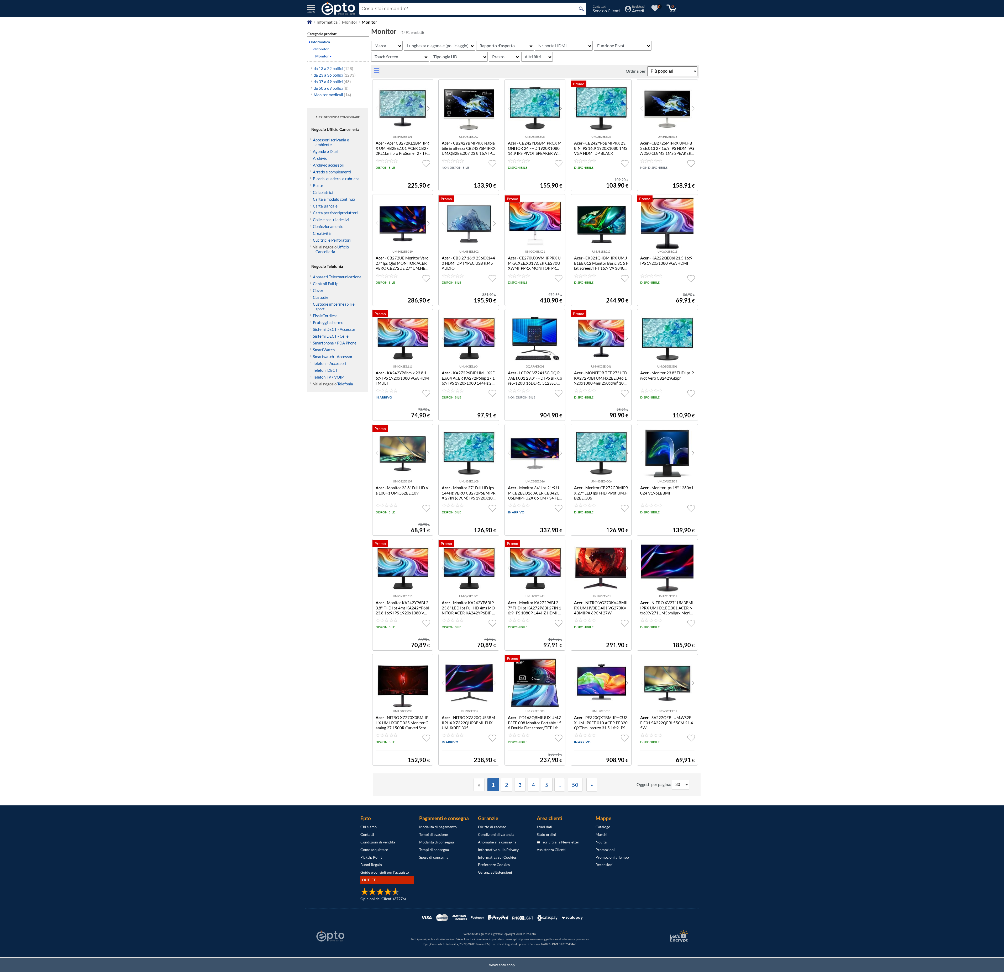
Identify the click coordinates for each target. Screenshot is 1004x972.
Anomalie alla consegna (497, 842)
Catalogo (603, 827)
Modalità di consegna (436, 842)
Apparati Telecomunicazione (337, 276)
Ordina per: (636, 70)
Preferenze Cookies (494, 864)
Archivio (320, 158)
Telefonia (345, 383)
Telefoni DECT (325, 370)
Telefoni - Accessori (329, 363)
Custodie (320, 297)
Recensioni (604, 864)
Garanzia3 (495, 872)
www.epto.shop (502, 965)
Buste (318, 185)
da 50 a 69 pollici (331, 88)
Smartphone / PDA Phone (334, 343)
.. (560, 785)
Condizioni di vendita (377, 842)
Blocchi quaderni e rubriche (336, 178)
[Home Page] (309, 23)
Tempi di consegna (434, 849)
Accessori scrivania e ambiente (331, 142)
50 (575, 785)
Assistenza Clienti (551, 849)
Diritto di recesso (492, 827)
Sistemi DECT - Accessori (334, 329)
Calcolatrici (323, 192)
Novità (601, 842)
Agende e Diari (325, 151)
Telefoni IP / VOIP (328, 377)
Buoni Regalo (371, 864)
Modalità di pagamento (438, 827)
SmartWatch (324, 349)
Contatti (367, 834)
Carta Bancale (325, 206)
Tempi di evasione (433, 834)
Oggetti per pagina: (654, 784)
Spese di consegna (433, 857)
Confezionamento (328, 226)
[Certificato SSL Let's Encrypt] (678, 936)
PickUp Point (371, 857)
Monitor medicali (332, 94)
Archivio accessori (328, 165)
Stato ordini (546, 834)
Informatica (327, 21)
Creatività (322, 233)
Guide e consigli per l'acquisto (384, 872)
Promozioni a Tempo (612, 857)
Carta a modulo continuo (334, 199)
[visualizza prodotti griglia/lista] (376, 72)
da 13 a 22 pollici (333, 68)
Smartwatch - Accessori (333, 356)
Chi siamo (368, 827)
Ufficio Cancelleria (332, 249)
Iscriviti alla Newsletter (559, 842)
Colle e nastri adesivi (331, 219)
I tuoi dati (544, 827)
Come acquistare (374, 849)
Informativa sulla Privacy (498, 849)
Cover (318, 290)
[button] (428, 108)
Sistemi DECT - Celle (331, 336)
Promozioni (605, 849)
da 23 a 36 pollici (335, 75)
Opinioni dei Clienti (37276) (383, 898)
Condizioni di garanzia (496, 834)
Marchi (601, 834)
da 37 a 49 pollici (332, 81)
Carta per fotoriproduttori (335, 212)
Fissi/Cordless (325, 315)
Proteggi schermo (328, 322)
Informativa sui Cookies (497, 857)
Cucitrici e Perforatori (332, 240)
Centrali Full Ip (325, 283)
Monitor (349, 21)
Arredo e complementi (332, 171)
